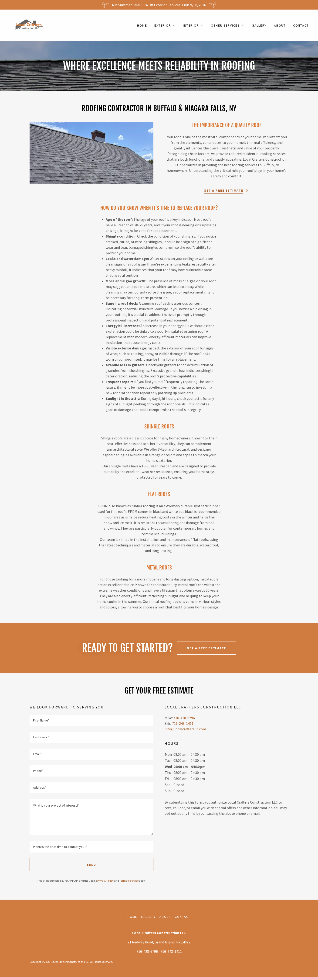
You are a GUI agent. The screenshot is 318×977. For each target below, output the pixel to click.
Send (91, 865)
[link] (29, 24)
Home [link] (142, 25)
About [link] (280, 25)
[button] (165, 25)
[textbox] (91, 720)
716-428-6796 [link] (184, 717)
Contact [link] (301, 25)
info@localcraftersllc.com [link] (185, 729)
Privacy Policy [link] (105, 880)
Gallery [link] (259, 25)
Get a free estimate (206, 648)
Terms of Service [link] (129, 880)
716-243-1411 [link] (182, 723)
